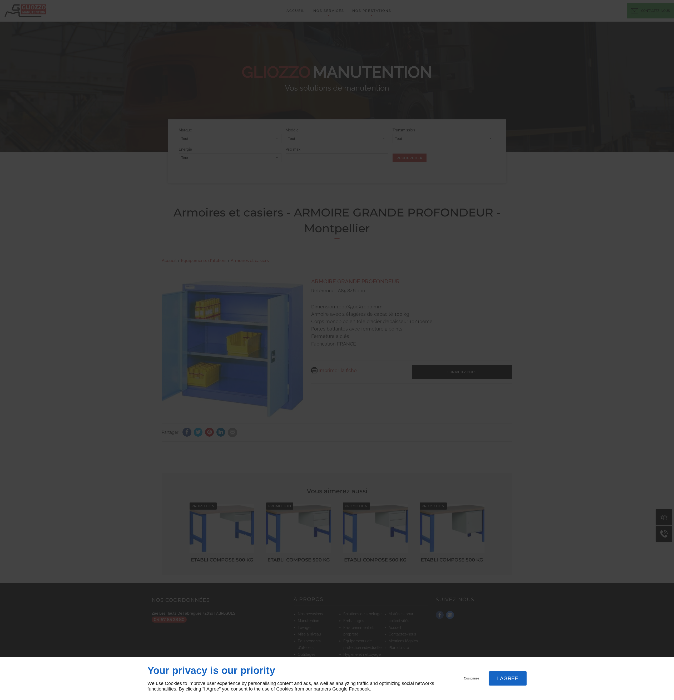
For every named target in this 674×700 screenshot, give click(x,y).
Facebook (359, 689)
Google (340, 689)
